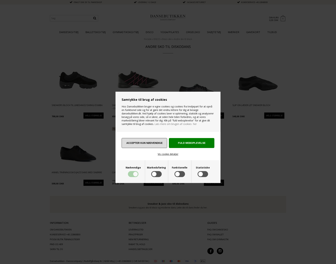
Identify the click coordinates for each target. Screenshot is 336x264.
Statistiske (203, 167)
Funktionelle (179, 167)
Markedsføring (156, 167)
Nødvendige (133, 167)
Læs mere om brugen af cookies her (176, 124)
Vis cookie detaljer (168, 154)
